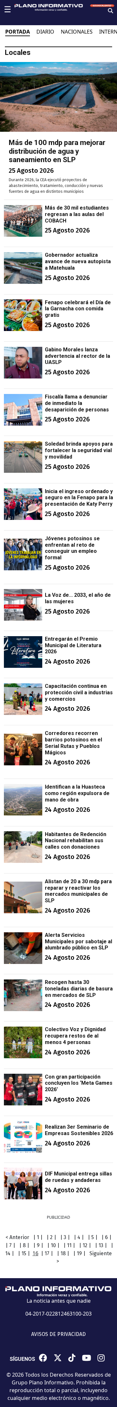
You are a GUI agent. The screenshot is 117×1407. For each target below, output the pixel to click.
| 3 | (65, 1237)
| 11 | (69, 1245)
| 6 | (106, 1237)
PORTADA (17, 31)
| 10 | (53, 1245)
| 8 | (24, 1245)
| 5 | (93, 1237)
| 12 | (85, 1245)
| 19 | (79, 1253)
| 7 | (10, 1245)
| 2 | (51, 1237)
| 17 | (47, 1253)
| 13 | (101, 1245)
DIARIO (45, 31)
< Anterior (17, 1237)
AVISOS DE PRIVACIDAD (58, 1334)
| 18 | (63, 1253)
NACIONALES (77, 31)
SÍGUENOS (22, 1359)
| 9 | (38, 1245)
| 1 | (38, 1237)
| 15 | (24, 1253)
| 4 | (79, 1237)
